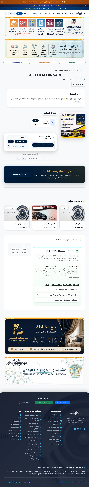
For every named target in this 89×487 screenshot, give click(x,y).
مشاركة (20, 141)
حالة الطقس (55, 436)
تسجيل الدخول (61, 402)
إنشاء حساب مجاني (43, 402)
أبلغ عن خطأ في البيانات (29, 154)
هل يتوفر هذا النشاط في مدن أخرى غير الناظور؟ (63, 295)
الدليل (78, 70)
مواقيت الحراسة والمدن (52, 444)
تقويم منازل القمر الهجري (53, 440)
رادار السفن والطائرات (53, 430)
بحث (19, 13)
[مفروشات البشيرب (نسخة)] (44, 336)
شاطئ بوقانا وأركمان (33, 441)
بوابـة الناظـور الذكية (33, 447)
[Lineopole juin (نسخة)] (44, 27)
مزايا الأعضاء (25, 402)
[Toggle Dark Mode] (5, 13)
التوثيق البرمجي (15, 439)
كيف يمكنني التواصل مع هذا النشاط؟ (66, 289)
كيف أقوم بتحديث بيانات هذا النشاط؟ (66, 300)
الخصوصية (16, 421)
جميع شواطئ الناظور (33, 444)
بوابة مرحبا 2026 (34, 459)
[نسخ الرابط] (9, 146)
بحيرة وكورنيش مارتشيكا (31, 432)
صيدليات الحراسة (55, 415)
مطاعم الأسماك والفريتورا (32, 453)
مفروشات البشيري (35, 6)
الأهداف (16, 418)
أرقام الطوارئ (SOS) (53, 421)
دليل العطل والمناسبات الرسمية (31, 419)
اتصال (35, 121)
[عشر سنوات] (44, 371)
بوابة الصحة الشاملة (53, 427)
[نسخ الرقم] (35, 124)
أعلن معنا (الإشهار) (14, 430)
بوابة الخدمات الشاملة (32, 450)
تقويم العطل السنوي (32, 424)
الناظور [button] (47, 13)
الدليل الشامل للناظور (32, 415)
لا (17, 158)
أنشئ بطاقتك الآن (18, 174)
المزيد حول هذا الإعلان (10, 17)
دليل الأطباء (56, 424)
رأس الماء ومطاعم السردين (31, 438)
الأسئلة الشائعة (15, 427)
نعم (23, 158)
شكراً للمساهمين (14, 436)
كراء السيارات (72, 70)
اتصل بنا (26, 13)
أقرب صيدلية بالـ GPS (53, 418)
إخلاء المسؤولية (14, 424)
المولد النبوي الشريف (45, 2)
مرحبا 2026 (36, 13)
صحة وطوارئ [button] (67, 13)
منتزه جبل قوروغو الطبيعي (34, 428)
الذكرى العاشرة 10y (13, 433)
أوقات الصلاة (55, 433)
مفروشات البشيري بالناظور (11, 482)
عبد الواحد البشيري (65, 482)
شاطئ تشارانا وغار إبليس (32, 435)
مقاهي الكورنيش (34, 456)
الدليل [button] (56, 13)
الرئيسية (83, 70)
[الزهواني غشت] (44, 49)
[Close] (85, 5)
